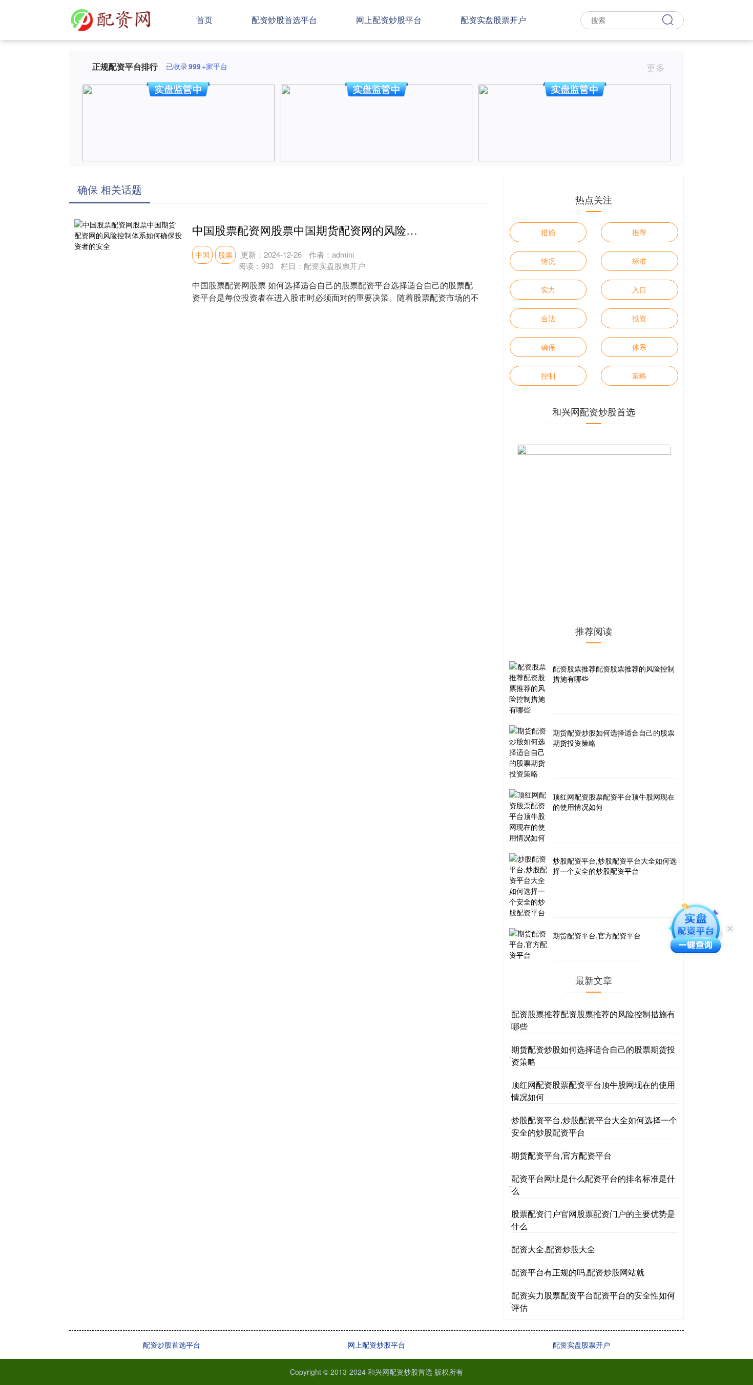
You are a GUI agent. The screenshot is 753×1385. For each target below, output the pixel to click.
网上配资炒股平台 (389, 20)
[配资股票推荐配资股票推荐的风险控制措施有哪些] (529, 688)
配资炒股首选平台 (284, 20)
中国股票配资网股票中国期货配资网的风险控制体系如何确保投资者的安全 (378, 230)
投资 (639, 318)
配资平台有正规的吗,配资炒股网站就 (577, 1272)
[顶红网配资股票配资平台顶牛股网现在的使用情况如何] (529, 816)
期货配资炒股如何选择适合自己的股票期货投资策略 (614, 737)
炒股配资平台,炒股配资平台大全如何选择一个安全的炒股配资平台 (615, 865)
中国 (202, 254)
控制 (548, 375)
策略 (639, 375)
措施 (548, 232)
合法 (548, 318)
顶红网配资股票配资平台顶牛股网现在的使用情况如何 (614, 801)
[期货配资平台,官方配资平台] (529, 944)
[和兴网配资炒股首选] (110, 19)
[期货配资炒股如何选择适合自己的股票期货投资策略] (529, 752)
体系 (639, 347)
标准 (639, 261)
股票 (225, 254)
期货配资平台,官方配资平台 (597, 935)
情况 (548, 261)
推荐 (639, 232)
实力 (548, 289)
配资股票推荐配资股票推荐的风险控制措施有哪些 (614, 673)
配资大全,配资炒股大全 (553, 1249)
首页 (204, 20)
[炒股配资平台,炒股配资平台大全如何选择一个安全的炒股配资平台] (529, 885)
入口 (639, 289)
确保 (548, 347)
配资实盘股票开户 (493, 20)
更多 (656, 67)
